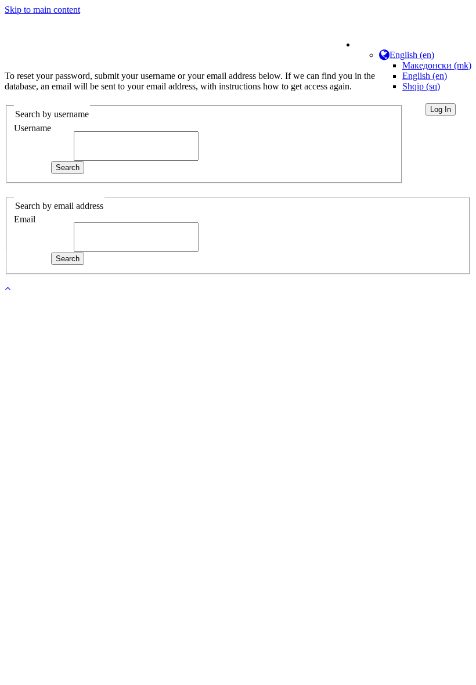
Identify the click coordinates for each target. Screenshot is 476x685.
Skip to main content (42, 10)
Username (32, 128)
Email (24, 219)
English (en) (424, 76)
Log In (440, 109)
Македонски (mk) (436, 65)
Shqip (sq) (421, 86)
